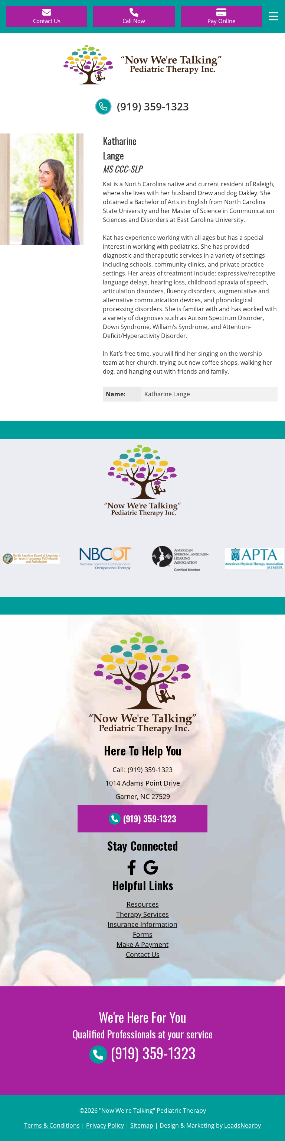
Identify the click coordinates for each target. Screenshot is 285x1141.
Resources (143, 904)
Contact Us (143, 954)
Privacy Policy (105, 1125)
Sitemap (141, 1125)
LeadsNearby (242, 1125)
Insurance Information (142, 924)
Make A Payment (142, 944)
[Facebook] (131, 868)
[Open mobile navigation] (273, 16)
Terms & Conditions (52, 1125)
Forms (143, 934)
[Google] (150, 868)
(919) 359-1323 (153, 106)
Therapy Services (142, 914)
